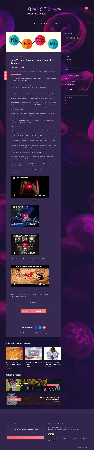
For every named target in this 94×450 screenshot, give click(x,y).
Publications (68, 107)
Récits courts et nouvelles (73, 75)
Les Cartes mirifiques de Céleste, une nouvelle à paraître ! (14, 364)
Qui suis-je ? (57, 23)
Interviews (67, 93)
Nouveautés (19, 56)
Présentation (68, 97)
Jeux (66, 78)
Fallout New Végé (71, 81)
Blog (40, 23)
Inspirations (70, 56)
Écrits (45, 23)
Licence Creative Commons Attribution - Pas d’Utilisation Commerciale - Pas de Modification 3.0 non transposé (68, 438)
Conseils (69, 53)
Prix (51, 23)
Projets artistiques (69, 84)
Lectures (69, 59)
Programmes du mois (72, 66)
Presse (67, 100)
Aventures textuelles (72, 72)
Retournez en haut (82, 447)
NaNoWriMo (43, 71)
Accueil (35, 23)
